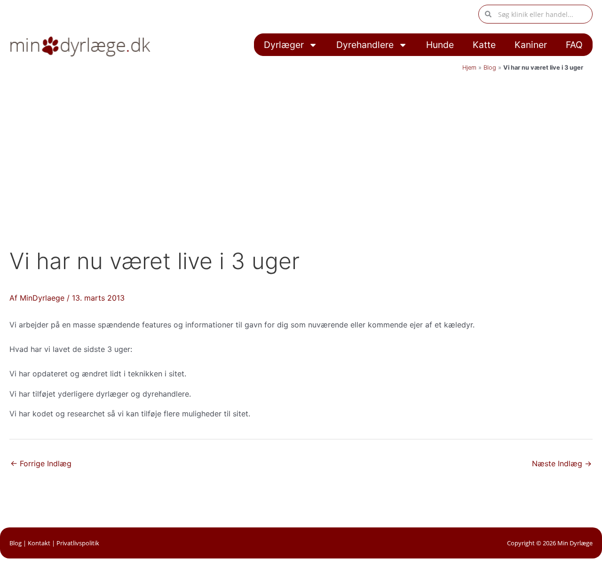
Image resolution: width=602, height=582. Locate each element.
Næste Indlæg (562, 463)
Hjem (469, 67)
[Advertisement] (301, 147)
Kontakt (39, 543)
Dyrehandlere (365, 44)
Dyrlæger (284, 44)
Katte (484, 44)
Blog (489, 67)
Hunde (440, 44)
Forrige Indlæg (40, 463)
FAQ (574, 44)
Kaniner (531, 44)
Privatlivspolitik (77, 543)
